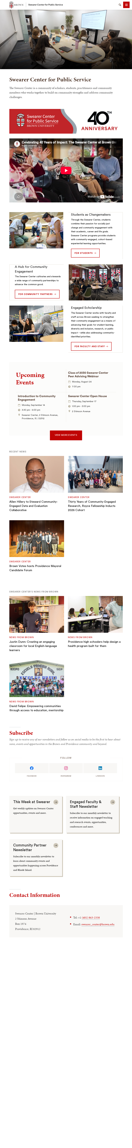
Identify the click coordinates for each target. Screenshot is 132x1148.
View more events (66, 435)
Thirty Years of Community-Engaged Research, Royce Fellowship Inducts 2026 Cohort (92, 506)
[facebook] (32, 768)
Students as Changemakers (91, 214)
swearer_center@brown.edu (97, 924)
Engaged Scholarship (86, 307)
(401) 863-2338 (91, 917)
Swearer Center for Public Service (45, 5)
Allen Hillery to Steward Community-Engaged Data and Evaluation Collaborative (33, 506)
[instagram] (66, 768)
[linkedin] (100, 768)
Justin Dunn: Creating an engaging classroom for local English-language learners (33, 646)
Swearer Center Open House (87, 396)
